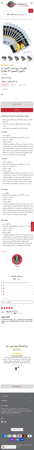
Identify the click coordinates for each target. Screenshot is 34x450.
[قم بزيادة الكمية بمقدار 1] (16, 98)
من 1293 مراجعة (17, 349)
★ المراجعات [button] (32, 226)
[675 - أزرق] (5, 91)
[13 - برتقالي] (13, 87)
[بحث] (30, 11)
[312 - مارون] (22, 87)
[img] (17, 348)
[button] (4, 58)
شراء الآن (17, 110)
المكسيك (16, 429)
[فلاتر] (3, 302)
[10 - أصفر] (5, 87)
